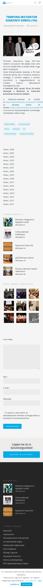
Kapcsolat (7, 530)
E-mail (6, 388)
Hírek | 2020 (8, 171)
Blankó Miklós (9, 124)
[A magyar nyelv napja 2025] (9, 318)
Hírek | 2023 (8, 160)
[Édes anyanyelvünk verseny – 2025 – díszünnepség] (21, 318)
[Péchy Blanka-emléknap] (34, 305)
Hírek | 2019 (8, 175)
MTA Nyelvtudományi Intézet (15, 563)
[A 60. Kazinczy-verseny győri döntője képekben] (34, 293)
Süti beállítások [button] (31, 580)
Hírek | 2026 (8, 149)
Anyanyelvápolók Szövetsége (14, 26)
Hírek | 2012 (8, 200)
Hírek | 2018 (8, 178)
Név (5, 377)
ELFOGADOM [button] (26, 584)
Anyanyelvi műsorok (12, 556)
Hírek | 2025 (8, 153)
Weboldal (7, 399)
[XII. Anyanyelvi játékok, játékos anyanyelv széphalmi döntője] (9, 305)
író (24, 129)
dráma (6, 129)
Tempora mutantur (26, 134)
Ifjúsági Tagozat (10, 552)
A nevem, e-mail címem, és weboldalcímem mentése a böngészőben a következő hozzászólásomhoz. (21, 415)
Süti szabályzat (9, 549)
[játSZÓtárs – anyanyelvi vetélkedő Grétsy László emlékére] (9, 293)
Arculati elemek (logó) (12, 541)
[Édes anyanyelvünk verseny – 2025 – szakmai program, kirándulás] (34, 318)
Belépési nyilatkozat (21, 454)
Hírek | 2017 (8, 182)
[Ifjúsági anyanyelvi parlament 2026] (21, 305)
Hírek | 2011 (8, 204)
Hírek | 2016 (8, 186)
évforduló (16, 129)
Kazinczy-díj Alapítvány (13, 560)
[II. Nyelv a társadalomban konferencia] (21, 293)
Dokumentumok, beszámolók (16, 538)
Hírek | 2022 (8, 164)
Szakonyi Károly (10, 134)
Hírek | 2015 (8, 189)
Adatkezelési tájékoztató (13, 545)
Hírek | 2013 (8, 197)
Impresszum (8, 534)
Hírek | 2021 (8, 167)
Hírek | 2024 (8, 157)
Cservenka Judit (24, 124)
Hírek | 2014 (8, 193)
